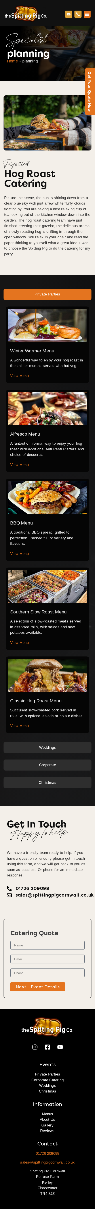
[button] (87, 14)
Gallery (47, 1125)
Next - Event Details (38, 987)
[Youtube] (60, 1047)
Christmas (47, 1091)
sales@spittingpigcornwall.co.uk (47, 1162)
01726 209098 (47, 1153)
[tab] (47, 294)
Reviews (47, 1131)
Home (12, 61)
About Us (47, 1119)
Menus (47, 1114)
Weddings (47, 1085)
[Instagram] (35, 1047)
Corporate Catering (47, 1080)
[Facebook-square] (47, 1047)
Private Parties (47, 1074)
